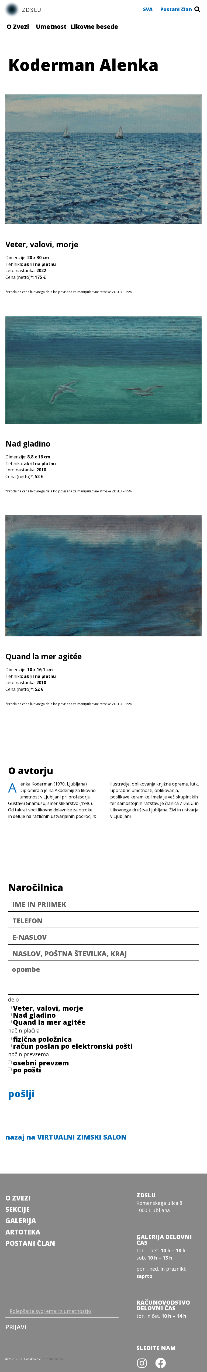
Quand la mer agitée (49, 1022)
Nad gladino (34, 1015)
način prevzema (28, 1055)
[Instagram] (141, 1363)
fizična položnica (42, 1039)
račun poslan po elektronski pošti (73, 1046)
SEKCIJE (17, 1209)
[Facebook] (160, 1363)
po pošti (27, 1069)
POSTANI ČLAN (30, 1243)
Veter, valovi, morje (48, 1008)
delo (13, 1000)
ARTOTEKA (22, 1231)
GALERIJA (20, 1220)
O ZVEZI (18, 1197)
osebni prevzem (41, 1062)
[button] (148, 9)
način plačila (24, 1031)
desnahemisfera (53, 1359)
